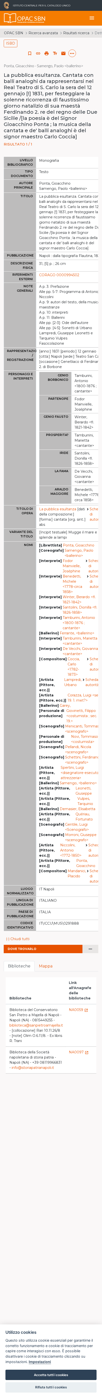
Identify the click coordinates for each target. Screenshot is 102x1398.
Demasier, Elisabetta (77, 809)
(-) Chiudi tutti (17, 939)
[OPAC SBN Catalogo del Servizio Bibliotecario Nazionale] (10, 18)
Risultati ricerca (76, 33)
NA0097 (79, 1052)
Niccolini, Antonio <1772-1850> (70, 850)
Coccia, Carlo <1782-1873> (74, 667)
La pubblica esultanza (57, 509)
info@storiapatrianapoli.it (33, 1067)
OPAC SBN (13, 33)
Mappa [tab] (45, 966)
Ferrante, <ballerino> (77, 633)
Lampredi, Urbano (72, 682)
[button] (38, 53)
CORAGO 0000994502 (59, 275)
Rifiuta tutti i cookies (51, 1387)
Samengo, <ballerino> (78, 783)
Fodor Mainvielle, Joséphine (71, 566)
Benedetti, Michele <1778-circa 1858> (72, 584)
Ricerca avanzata (43, 33)
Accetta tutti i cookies (51, 1375)
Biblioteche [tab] (19, 966)
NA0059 (78, 1010)
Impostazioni (40, 1362)
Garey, (65, 705)
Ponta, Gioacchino (78, 545)
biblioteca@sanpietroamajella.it (36, 1025)
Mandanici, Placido (77, 873)
